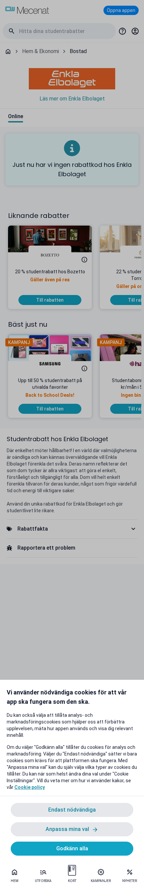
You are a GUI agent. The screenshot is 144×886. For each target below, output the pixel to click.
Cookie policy (29, 787)
